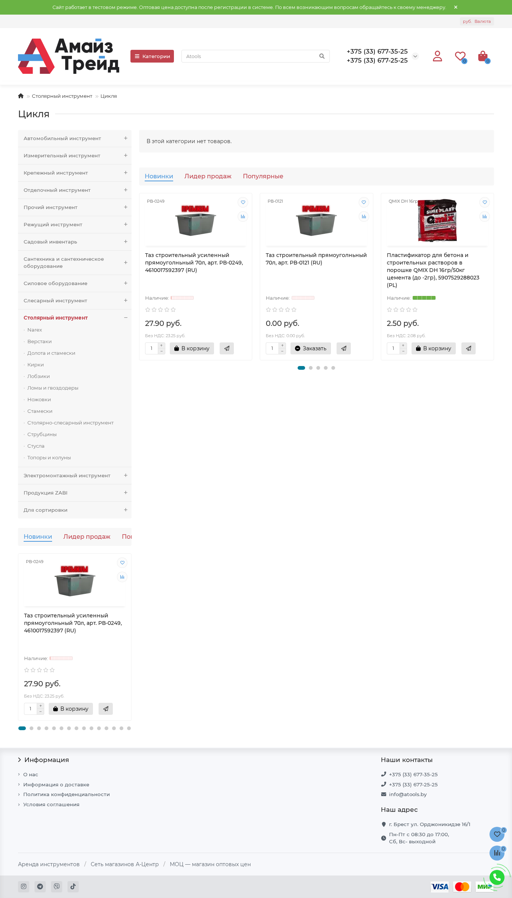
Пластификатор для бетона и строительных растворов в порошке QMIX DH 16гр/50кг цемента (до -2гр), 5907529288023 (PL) (433, 270)
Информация (46, 760)
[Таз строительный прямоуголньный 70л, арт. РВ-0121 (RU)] (316, 220)
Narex (34, 330)
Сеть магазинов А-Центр (125, 864)
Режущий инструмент (53, 224)
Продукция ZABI (45, 493)
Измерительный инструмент (62, 155)
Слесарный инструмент (55, 300)
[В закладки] (122, 562)
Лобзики (38, 376)
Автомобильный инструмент (62, 138)
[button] (22, 728)
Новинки (38, 536)
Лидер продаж (87, 536)
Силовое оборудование (55, 283)
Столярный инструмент (62, 96)
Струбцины (42, 434)
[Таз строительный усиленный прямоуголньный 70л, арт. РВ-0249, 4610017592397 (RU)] (75, 580)
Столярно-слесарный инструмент (70, 423)
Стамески (39, 411)
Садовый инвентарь (50, 242)
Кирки (35, 365)
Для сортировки (45, 510)
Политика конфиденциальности (66, 794)
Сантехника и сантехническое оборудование (64, 262)
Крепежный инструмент (56, 173)
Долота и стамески (51, 353)
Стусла (36, 446)
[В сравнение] (122, 577)
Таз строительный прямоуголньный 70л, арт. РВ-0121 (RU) (316, 259)
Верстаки (39, 341)
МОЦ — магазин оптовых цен (210, 864)
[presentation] (18, 637)
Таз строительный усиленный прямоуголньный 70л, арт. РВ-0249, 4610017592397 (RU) (73, 623)
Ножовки (39, 399)
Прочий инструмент (51, 207)
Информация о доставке (56, 784)
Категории (156, 56)
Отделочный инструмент (57, 190)
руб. (477, 21)
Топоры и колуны (49, 457)
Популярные (263, 176)
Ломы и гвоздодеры (52, 388)
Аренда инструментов (49, 864)
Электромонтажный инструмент (67, 475)
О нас (30, 774)
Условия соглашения (51, 804)
